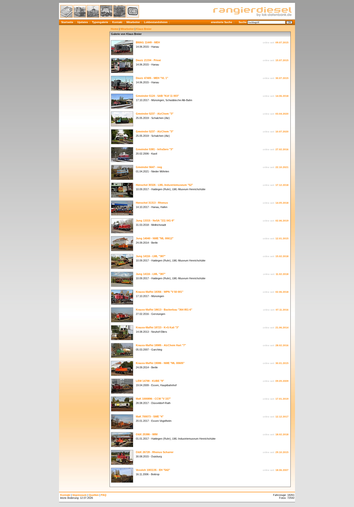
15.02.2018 (281, 256)
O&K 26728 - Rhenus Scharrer (154, 452)
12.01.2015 (281, 238)
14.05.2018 (281, 203)
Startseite (67, 22)
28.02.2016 (281, 345)
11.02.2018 (282, 274)
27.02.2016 (281, 149)
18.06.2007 (281, 470)
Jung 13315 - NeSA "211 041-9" (155, 220)
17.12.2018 (281, 185)
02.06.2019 (281, 220)
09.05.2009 (281, 381)
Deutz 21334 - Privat (148, 60)
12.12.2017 (281, 416)
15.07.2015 (281, 60)
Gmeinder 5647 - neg (149, 167)
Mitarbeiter (133, 22)
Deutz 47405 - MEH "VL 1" (152, 78)
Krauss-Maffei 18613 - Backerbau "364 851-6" (164, 309)
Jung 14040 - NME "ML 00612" (154, 238)
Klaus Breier (143, 28)
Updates (82, 22)
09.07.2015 (281, 42)
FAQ (103, 495)
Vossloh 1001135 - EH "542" (153, 469)
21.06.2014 (281, 327)
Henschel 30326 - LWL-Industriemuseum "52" (164, 184)
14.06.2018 (281, 96)
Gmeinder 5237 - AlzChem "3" (154, 113)
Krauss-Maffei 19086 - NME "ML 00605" (160, 363)
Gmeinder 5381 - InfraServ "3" (154, 149)
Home (114, 28)
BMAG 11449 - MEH (148, 42)
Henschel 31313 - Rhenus (152, 202)
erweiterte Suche (221, 22)
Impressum (79, 495)
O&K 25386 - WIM (146, 434)
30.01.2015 (281, 363)
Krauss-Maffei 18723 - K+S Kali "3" (157, 327)
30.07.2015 (281, 78)
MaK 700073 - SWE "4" (150, 416)
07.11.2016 (282, 309)
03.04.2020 (281, 113)
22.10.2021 (281, 167)
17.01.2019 (281, 398)
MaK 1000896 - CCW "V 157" (153, 398)
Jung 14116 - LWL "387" (150, 256)
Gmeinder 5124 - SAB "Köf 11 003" (157, 95)
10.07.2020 (281, 131)
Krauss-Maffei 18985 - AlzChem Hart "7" (161, 345)
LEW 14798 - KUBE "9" (150, 380)
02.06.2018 (281, 292)
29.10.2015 (281, 452)
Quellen (94, 495)
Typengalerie (100, 22)
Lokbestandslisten (156, 22)
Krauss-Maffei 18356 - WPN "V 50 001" (159, 291)
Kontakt (117, 22)
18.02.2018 (281, 434)
